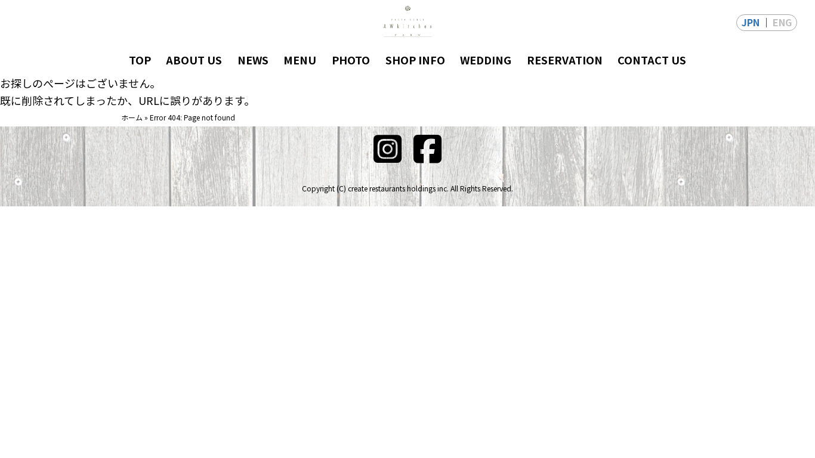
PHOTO (351, 59)
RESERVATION (565, 59)
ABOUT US (194, 59)
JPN (751, 22)
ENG (782, 22)
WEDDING (485, 59)
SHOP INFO (415, 59)
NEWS (252, 59)
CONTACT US (652, 59)
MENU (299, 59)
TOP (140, 59)
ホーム (132, 117)
